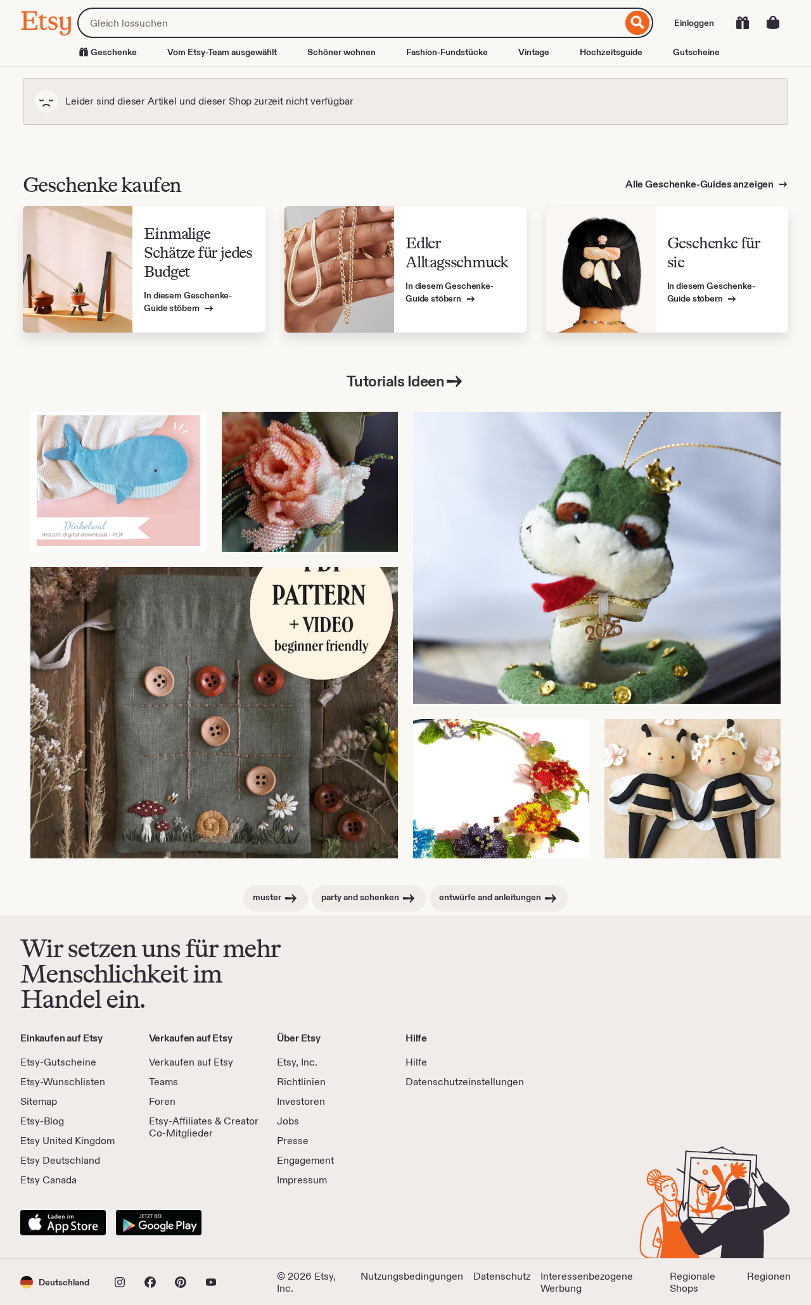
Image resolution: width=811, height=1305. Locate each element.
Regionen (769, 1276)
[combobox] (349, 23)
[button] (55, 1282)
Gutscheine (696, 52)
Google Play (158, 1222)
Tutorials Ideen (396, 381)
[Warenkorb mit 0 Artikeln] (773, 23)
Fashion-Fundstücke (447, 52)
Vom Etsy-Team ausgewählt (222, 52)
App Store (63, 1222)
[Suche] (637, 23)
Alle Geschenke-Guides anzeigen (700, 184)
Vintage (533, 52)
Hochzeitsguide (611, 52)
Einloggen (694, 23)
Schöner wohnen (341, 52)
